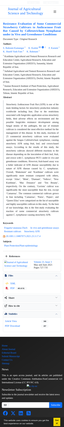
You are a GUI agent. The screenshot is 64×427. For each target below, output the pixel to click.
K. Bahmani (32, 51)
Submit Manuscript (11, 356)
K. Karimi (33, 48)
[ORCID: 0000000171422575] (42, 47)
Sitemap (5, 363)
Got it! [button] (56, 421)
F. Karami (53, 48)
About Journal (8, 349)
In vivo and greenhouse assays (44, 227)
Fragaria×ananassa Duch (15, 227)
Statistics (12, 313)
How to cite (14, 305)
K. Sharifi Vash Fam (12, 51)
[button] (34, 423)
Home (5, 345)
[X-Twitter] (13, 414)
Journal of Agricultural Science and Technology (25, 11)
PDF (17, 288)
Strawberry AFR (32, 231)
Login (34, 2)
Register (52, 2)
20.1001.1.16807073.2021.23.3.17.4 (23, 236)
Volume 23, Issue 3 (43, 262)
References (14, 256)
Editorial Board (9, 352)
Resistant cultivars (12, 231)
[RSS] (28, 414)
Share (11, 297)
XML (13, 283)
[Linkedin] (20, 414)
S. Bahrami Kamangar (13, 48)
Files (10, 275)
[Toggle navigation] (54, 12)
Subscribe (55, 405)
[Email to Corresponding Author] (40, 47)
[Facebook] (5, 414)
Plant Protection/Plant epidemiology (21, 245)
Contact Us (7, 359)
